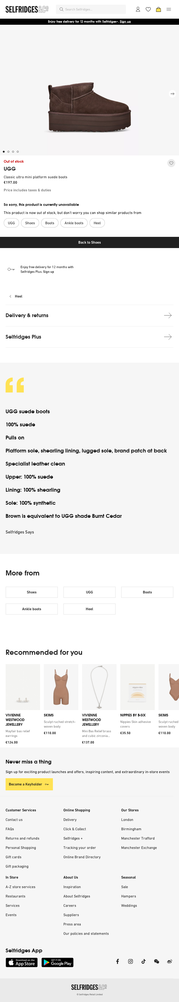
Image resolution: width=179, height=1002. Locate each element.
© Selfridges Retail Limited (90, 994)
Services (13, 905)
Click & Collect (74, 829)
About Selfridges (76, 896)
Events (11, 915)
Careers (69, 905)
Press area (72, 924)
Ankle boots (31, 609)
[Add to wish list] (171, 163)
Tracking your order (79, 847)
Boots (147, 592)
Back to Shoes (89, 242)
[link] (22, 733)
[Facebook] (117, 964)
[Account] (138, 9)
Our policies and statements (86, 933)
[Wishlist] (148, 9)
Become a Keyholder (25, 784)
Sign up (125, 22)
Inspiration (72, 887)
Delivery (70, 819)
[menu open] (168, 9)
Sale (124, 887)
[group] (89, 705)
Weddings (129, 905)
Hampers (128, 896)
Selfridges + (73, 838)
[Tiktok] (143, 964)
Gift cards (13, 857)
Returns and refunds (22, 838)
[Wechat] (156, 964)
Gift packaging (17, 866)
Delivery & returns (27, 315)
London (127, 819)
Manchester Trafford (138, 838)
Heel (18, 296)
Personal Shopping (21, 847)
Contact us (14, 819)
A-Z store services (20, 887)
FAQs (10, 829)
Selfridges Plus (23, 336)
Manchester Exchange (139, 847)
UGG (10, 169)
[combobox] (94, 9)
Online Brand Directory (82, 857)
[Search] (61, 9)
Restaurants (15, 896)
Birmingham (131, 829)
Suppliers (71, 915)
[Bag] (158, 9)
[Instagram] (130, 964)
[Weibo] (169, 964)
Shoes (32, 592)
